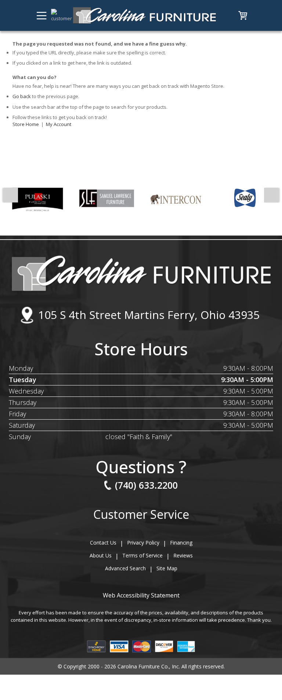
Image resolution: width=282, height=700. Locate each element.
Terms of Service (142, 555)
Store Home (25, 124)
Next (271, 195)
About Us (101, 555)
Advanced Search (125, 568)
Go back (21, 96)
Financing (181, 542)
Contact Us (103, 542)
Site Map (166, 568)
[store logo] (144, 15)
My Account (58, 124)
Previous (10, 195)
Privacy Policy (143, 542)
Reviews (183, 555)
